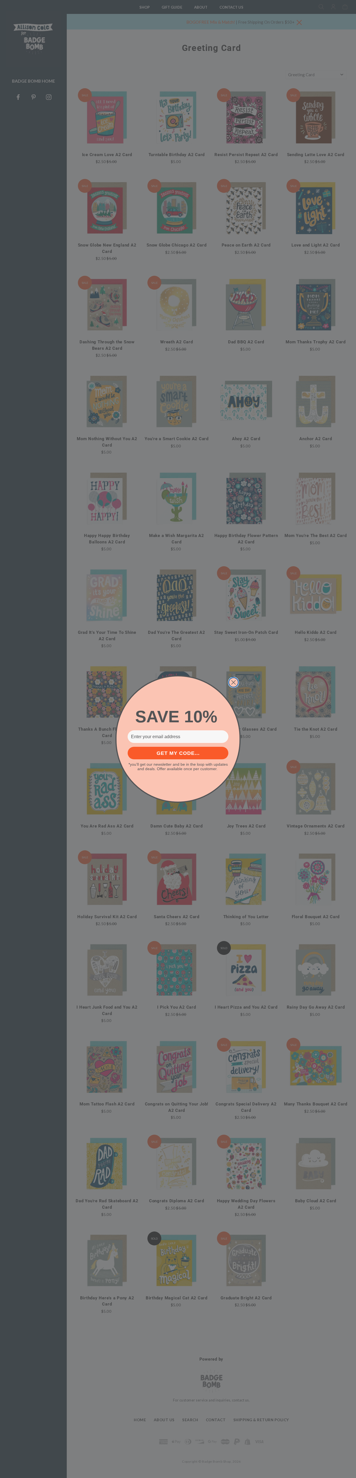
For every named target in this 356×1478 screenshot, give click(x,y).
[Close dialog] (233, 682)
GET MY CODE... (178, 753)
